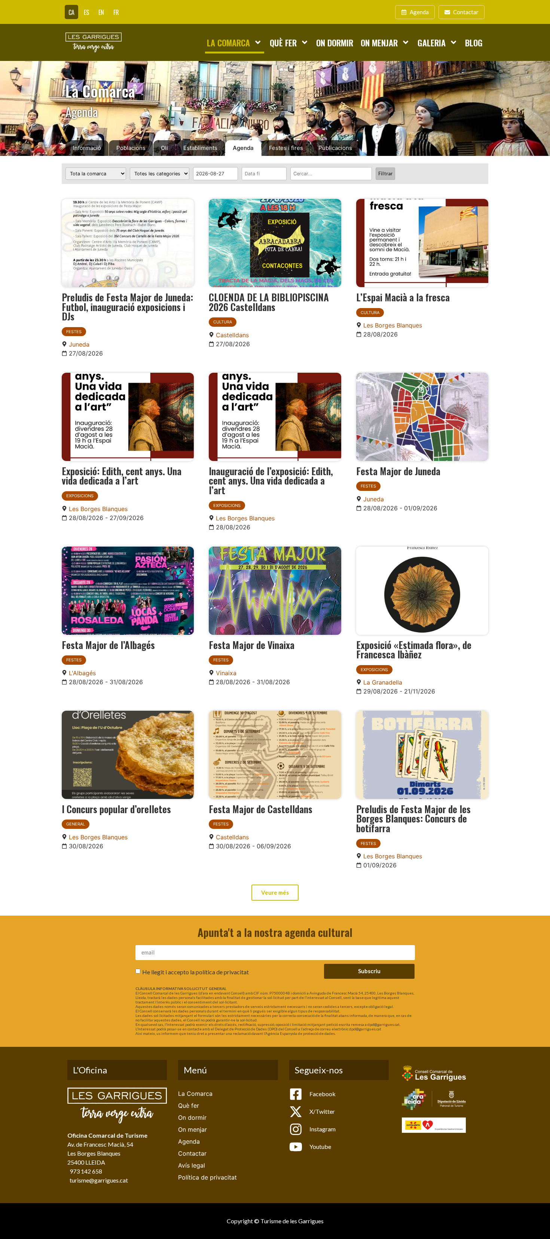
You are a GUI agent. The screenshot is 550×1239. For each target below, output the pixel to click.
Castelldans (232, 335)
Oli (164, 147)
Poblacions (131, 147)
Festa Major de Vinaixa (251, 644)
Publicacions (335, 147)
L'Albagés (82, 673)
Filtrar (385, 173)
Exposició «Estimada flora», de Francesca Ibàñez (413, 649)
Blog (474, 42)
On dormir (334, 42)
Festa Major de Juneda (398, 471)
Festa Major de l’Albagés (108, 644)
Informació (87, 147)
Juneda (79, 344)
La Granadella (382, 682)
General (75, 824)
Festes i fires (286, 147)
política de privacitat (222, 971)
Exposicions (80, 495)
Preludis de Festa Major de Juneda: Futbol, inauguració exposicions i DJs (127, 306)
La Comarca (228, 42)
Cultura (222, 322)
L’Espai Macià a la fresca (403, 297)
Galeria (432, 42)
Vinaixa (226, 673)
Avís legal (191, 1165)
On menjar (379, 42)
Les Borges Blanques (392, 325)
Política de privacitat (207, 1177)
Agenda (243, 147)
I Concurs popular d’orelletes (116, 809)
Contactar (192, 1153)
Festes (74, 331)
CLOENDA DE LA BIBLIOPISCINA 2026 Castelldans (269, 302)
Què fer (283, 42)
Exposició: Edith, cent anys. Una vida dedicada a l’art (121, 476)
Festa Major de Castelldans (260, 809)
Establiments (200, 147)
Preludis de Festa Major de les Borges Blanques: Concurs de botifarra (413, 818)
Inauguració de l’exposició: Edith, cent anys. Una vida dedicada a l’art (271, 480)
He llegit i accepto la (195, 971)
